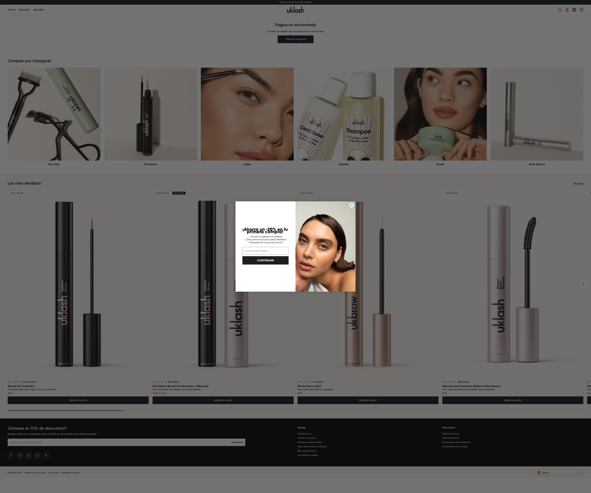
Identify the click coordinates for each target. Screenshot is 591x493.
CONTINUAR (265, 260)
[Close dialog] (351, 205)
